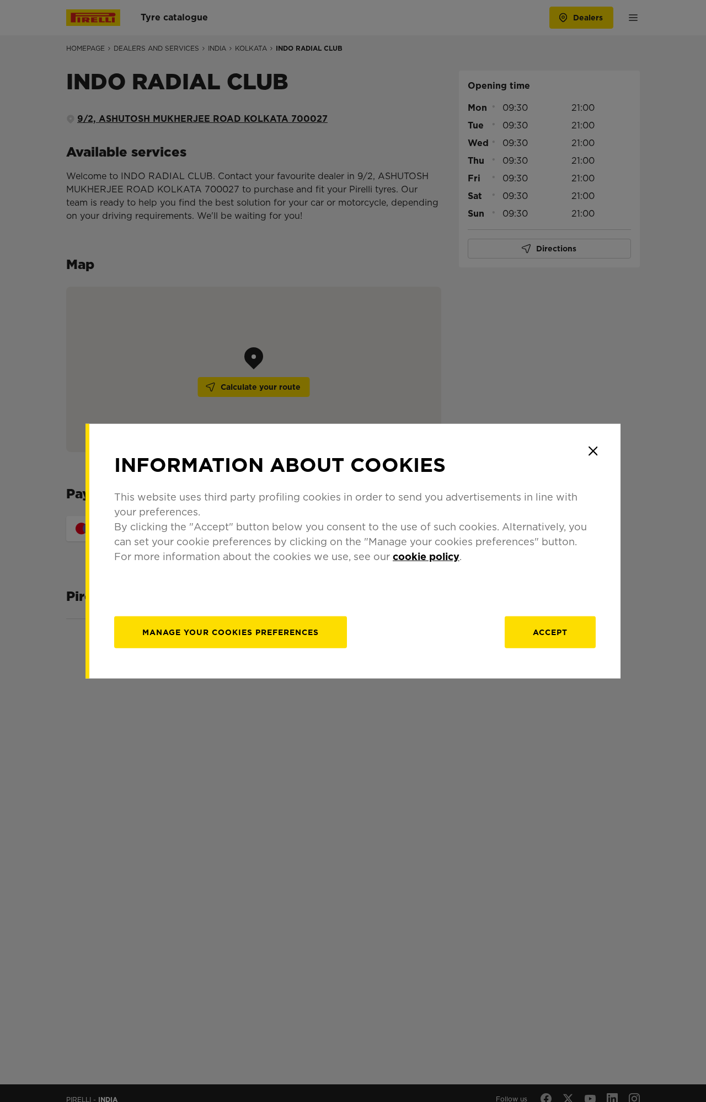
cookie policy (426, 556)
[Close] (593, 451)
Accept (550, 632)
